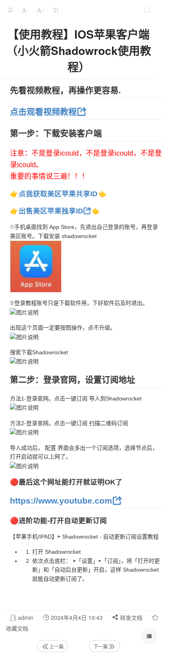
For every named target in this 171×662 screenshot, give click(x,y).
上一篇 (56, 646)
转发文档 (130, 617)
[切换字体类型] (55, 10)
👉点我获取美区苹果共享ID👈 (58, 194)
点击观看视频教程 (43, 111)
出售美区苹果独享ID (51, 211)
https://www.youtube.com (61, 500)
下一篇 (100, 646)
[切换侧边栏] (10, 10)
